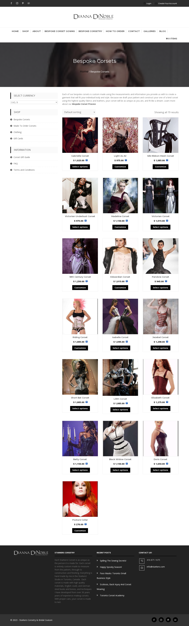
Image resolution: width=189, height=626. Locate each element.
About (36, 31)
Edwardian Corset (120, 277)
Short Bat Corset (80, 397)
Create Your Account (167, 3)
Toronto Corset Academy (112, 595)
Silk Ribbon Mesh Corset (160, 156)
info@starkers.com (156, 566)
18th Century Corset (80, 277)
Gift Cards (18, 138)
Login (148, 3)
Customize (120, 166)
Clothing (17, 132)
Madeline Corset (120, 216)
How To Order (115, 31)
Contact (134, 31)
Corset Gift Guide (22, 157)
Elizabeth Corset (160, 397)
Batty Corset (80, 459)
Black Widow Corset (120, 459)
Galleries (150, 31)
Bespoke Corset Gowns (60, 31)
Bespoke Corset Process (84, 104)
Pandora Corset (160, 277)
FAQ (16, 163)
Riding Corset (80, 337)
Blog (162, 31)
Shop (25, 31)
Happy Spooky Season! (111, 567)
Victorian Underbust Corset (80, 216)
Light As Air (120, 156)
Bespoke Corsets (22, 119)
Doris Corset (160, 459)
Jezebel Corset (161, 337)
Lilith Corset (120, 399)
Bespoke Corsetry (90, 31)
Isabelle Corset (120, 337)
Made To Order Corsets (25, 125)
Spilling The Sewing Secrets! (113, 560)
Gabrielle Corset (80, 156)
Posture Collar (80, 520)
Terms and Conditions (24, 169)
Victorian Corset (161, 216)
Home (15, 31)
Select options (80, 166)
